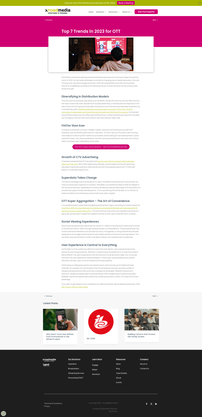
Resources (113, 12)
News (118, 364)
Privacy (47, 406)
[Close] (199, 3)
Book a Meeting (126, 3)
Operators (72, 364)
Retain (94, 369)
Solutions (100, 12)
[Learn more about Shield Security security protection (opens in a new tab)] (3, 413)
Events (119, 382)
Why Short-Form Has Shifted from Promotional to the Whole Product (59, 336)
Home (91, 12)
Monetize (96, 374)
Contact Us (144, 368)
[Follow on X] (151, 404)
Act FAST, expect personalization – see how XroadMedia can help (101, 147)
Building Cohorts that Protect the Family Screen (141, 335)
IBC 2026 (91, 338)
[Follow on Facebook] (147, 404)
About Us (126, 12)
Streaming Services (76, 373)
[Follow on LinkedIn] (156, 404)
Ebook (118, 378)
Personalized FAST (75, 378)
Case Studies (121, 373)
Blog (118, 368)
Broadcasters (73, 368)
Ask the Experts (146, 11)
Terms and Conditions (53, 403)
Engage (95, 365)
